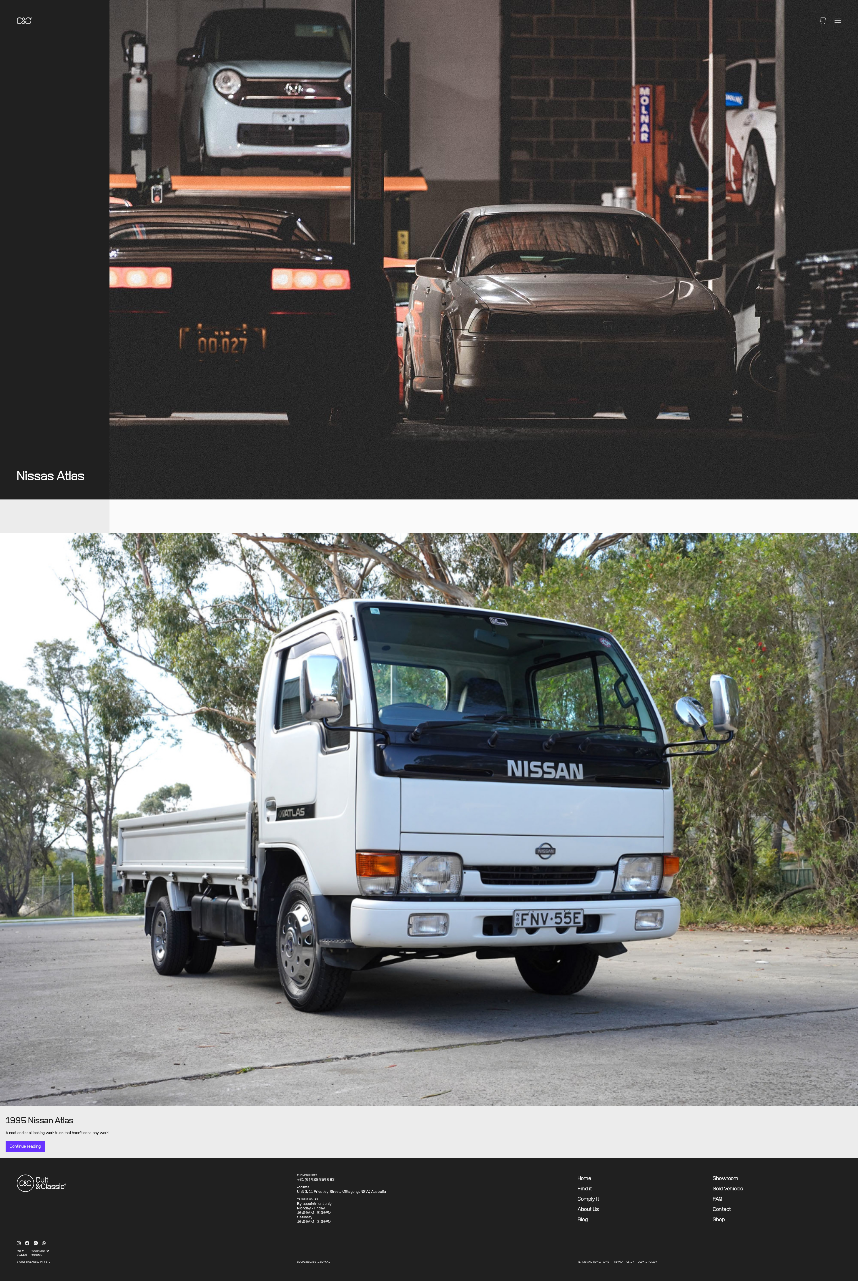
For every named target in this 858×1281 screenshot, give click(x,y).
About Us (588, 1209)
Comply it (588, 1199)
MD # (20, 1251)
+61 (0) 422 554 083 (315, 1179)
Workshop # (40, 1251)
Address (303, 1188)
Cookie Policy (648, 1262)
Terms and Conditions (593, 1262)
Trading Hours (307, 1200)
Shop (719, 1219)
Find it (585, 1189)
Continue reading (25, 1146)
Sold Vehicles (728, 1189)
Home (584, 1178)
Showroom (725, 1178)
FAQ (717, 1199)
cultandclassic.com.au (313, 1262)
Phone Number (307, 1176)
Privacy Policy (623, 1262)
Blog (583, 1219)
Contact (722, 1209)
